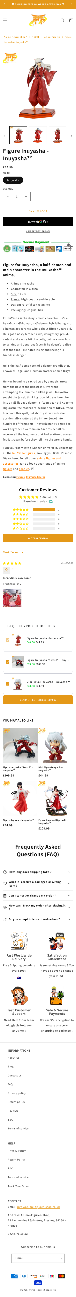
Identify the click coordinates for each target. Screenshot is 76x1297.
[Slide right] (71, 136)
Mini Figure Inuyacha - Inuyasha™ (48, 682)
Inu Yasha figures (23, 453)
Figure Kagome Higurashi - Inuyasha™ (53, 822)
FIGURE (36, 36)
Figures (20, 476)
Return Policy (16, 1159)
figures (7, 469)
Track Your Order (18, 1186)
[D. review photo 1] (12, 598)
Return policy (16, 1102)
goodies (24, 469)
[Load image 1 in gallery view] (18, 135)
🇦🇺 (19, 978)
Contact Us (15, 1075)
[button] (5, 20)
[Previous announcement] (4, 4)
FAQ (10, 1084)
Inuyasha (13, 180)
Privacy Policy (17, 1150)
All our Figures (52, 36)
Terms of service (18, 1128)
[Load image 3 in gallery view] (57, 135)
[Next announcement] (71, 4)
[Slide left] (4, 136)
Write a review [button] (38, 538)
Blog (10, 1066)
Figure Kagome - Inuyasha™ (18, 820)
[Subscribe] (60, 1258)
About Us (13, 1057)
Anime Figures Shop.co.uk (42, 1289)
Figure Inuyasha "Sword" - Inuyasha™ (48, 660)
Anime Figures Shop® (15, 36)
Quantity (8, 188)
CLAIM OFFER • (38, 700)
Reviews (13, 1110)
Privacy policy (17, 1093)
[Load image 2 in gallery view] (38, 135)
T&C (10, 1119)
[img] (12, 563)
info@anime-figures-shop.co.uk (38, 1207)
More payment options (38, 230)
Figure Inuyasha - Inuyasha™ (45, 638)
